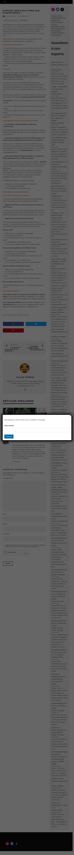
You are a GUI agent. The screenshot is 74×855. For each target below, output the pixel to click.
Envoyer (9, 436)
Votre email (9, 426)
